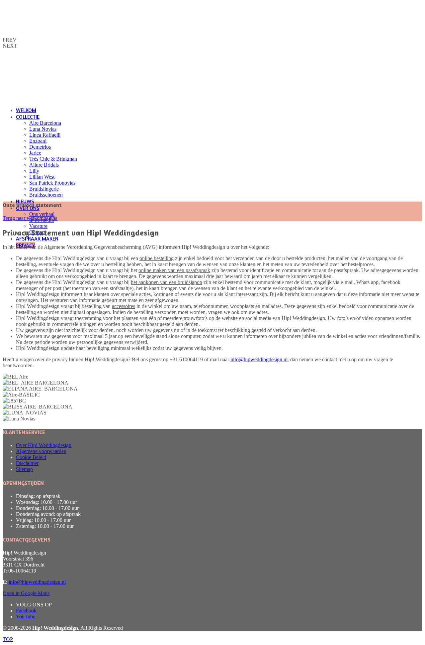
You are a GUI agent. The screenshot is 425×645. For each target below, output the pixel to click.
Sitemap (24, 469)
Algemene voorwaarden (41, 451)
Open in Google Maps (26, 593)
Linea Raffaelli (44, 135)
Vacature (38, 226)
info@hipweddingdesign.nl (259, 359)
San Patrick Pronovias (52, 183)
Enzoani (37, 141)
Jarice (35, 153)
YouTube (25, 616)
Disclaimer (27, 463)
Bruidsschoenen (46, 195)
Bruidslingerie (44, 189)
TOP (8, 639)
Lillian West (41, 177)
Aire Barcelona (45, 123)
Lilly (34, 171)
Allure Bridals (44, 165)
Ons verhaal (41, 214)
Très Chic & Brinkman (53, 159)
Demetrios (40, 147)
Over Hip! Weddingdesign (43, 445)
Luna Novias (42, 129)
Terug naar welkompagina (30, 218)
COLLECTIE (28, 116)
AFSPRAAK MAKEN (37, 238)
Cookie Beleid (31, 457)
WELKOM (26, 110)
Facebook (26, 610)
